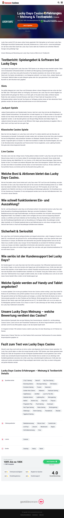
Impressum (35, 514)
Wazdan (58, 411)
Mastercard (44, 427)
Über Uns (41, 514)
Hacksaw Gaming (53, 390)
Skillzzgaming (53, 407)
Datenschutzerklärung (25, 514)
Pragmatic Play (27, 404)
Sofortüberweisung (29, 430)
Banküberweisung (28, 423)
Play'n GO (44, 400)
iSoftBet (37, 394)
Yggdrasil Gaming (28, 414)
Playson (53, 400)
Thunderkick (48, 411)
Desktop (25, 448)
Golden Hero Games (29, 390)
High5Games (27, 394)
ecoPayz (26, 427)
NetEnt (25, 400)
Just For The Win (48, 394)
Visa (39, 430)
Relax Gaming (41, 407)
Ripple (53, 427)
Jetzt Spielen (27, 25)
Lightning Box (40, 397)
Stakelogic (26, 411)
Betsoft (37, 380)
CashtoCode (52, 423)
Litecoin (34, 427)
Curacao (25, 439)
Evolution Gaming (28, 387)
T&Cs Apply (27, 31)
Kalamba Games (28, 397)
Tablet (41, 448)
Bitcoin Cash (41, 423)
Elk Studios (53, 384)
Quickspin (50, 404)
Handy (34, 448)
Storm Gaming (37, 411)
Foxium (39, 387)
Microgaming (52, 397)
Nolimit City (34, 400)
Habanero (41, 390)
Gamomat (47, 387)
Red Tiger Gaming (28, 407)
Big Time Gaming (48, 380)
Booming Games (28, 384)
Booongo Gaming (42, 384)
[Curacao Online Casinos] (10, 2)
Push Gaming (40, 404)
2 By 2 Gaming (27, 380)
